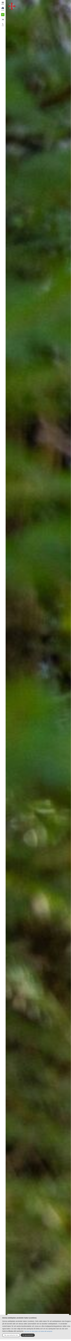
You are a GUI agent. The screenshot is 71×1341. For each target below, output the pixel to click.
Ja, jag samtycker (28, 1335)
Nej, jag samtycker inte (11, 1335)
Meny (2, 4)
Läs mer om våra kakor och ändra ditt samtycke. (38, 1331)
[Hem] (11, 6)
